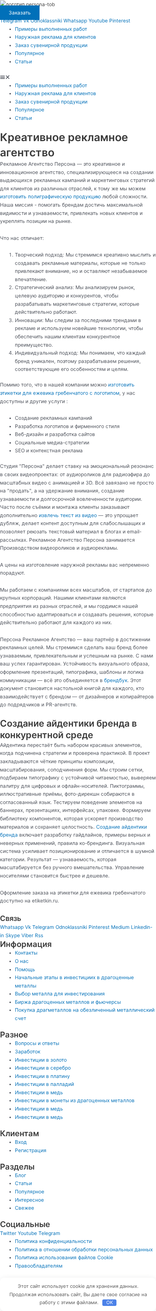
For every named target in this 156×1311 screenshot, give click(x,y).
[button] (78, 77)
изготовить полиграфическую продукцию (50, 196)
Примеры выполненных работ (51, 29)
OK (109, 1302)
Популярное (29, 53)
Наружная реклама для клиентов (55, 37)
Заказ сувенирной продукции (51, 45)
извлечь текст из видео (68, 515)
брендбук (115, 680)
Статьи (23, 61)
